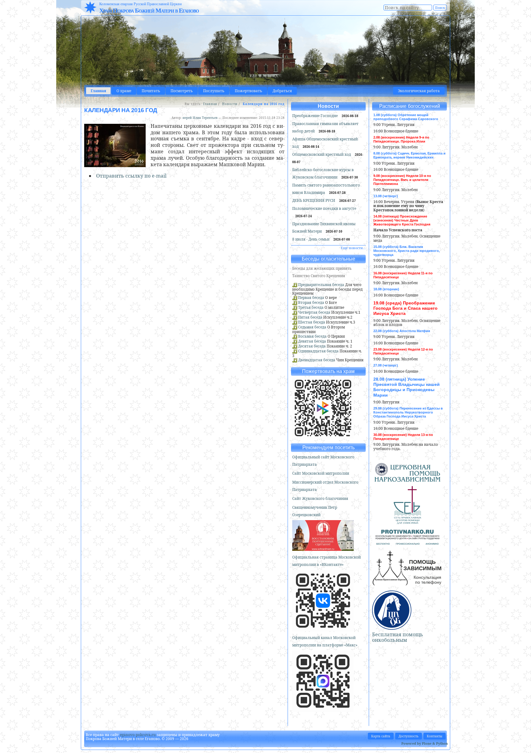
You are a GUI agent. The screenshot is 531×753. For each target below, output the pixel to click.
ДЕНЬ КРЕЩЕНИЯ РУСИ (314, 200)
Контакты (434, 736)
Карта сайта (380, 736)
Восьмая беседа (312, 336)
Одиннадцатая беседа (318, 351)
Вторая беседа (311, 302)
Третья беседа (311, 307)
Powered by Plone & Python (424, 743)
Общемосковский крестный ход (322, 154)
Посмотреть (182, 90)
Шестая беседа (311, 322)
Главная (98, 90)
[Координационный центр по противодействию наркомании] (407, 542)
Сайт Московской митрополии (320, 473)
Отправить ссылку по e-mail (131, 175)
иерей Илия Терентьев (200, 118)
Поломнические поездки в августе (324, 208)
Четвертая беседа (314, 312)
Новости (230, 104)
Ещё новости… (353, 247)
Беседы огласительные (328, 258)
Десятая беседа (312, 346)
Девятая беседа (312, 341)
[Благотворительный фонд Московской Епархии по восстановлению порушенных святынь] (323, 548)
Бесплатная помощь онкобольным (397, 637)
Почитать (151, 90)
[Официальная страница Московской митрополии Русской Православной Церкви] (323, 628)
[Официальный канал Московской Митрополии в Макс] (323, 709)
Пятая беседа (310, 317)
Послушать (213, 90)
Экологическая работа (419, 90)
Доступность (409, 736)
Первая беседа (311, 297)
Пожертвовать (248, 90)
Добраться (282, 90)
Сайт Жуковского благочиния (320, 498)
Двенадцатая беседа (316, 360)
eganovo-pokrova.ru (138, 734)
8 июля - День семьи (311, 239)
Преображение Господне (315, 115)
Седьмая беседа (312, 327)
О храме (123, 90)
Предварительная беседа (321, 284)
